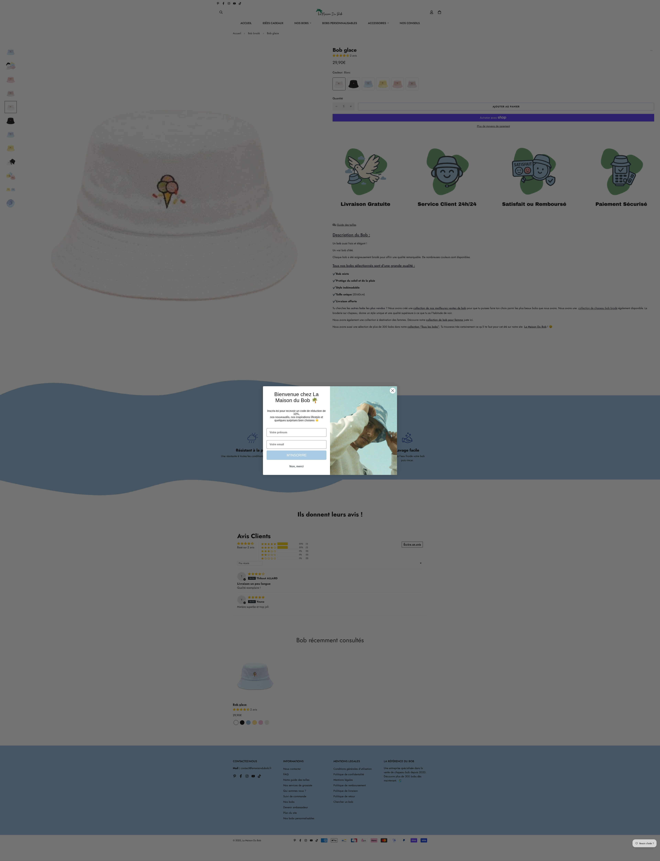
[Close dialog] (393, 391)
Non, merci (296, 466)
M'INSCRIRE (296, 455)
